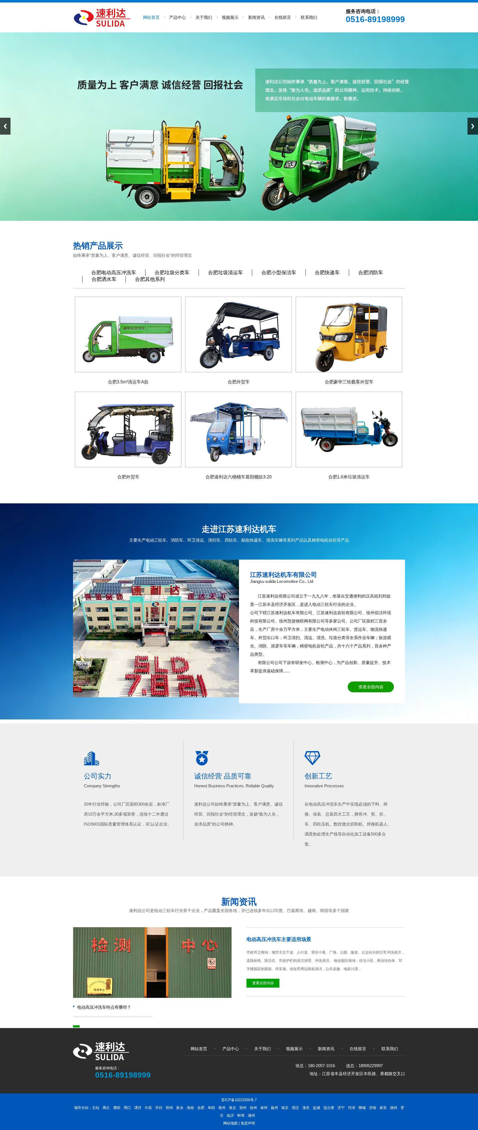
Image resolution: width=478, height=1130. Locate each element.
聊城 (362, 1108)
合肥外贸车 (239, 382)
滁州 (251, 1115)
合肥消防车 (370, 272)
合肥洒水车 (104, 279)
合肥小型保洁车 (278, 272)
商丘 (106, 1108)
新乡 (179, 1108)
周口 (127, 1108)
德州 (393, 1108)
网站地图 (230, 1123)
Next (472, 126)
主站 (95, 1108)
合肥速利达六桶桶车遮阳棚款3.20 (239, 477)
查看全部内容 (370, 687)
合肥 (200, 1108)
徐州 (253, 1108)
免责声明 (248, 1123)
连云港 (328, 1108)
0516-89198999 (375, 19)
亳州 (221, 1108)
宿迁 (295, 1108)
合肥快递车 (327, 272)
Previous (5, 126)
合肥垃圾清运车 (225, 272)
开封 (158, 1108)
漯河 (137, 1108)
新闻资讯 (239, 902)
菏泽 (351, 1108)
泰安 (383, 1108)
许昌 (148, 1108)
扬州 (274, 1108)
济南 (372, 1108)
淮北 (232, 1108)
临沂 (230, 1115)
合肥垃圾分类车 (172, 272)
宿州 (242, 1108)
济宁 (341, 1108)
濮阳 (116, 1108)
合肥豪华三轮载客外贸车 (349, 382)
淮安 (306, 1108)
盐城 (316, 1108)
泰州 (263, 1108)
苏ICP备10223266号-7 (239, 1100)
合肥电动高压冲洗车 (113, 272)
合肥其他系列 (150, 279)
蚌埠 (241, 1115)
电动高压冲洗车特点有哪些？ (104, 1007)
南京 (285, 1108)
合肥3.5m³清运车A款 (128, 382)
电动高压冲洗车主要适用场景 (278, 939)
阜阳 (211, 1108)
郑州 (169, 1108)
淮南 (190, 1108)
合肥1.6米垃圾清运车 (349, 477)
